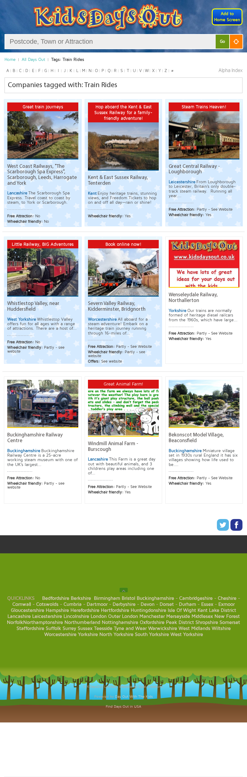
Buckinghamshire (155, 598)
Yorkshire (88, 634)
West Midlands (194, 628)
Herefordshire (84, 610)
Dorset (167, 604)
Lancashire (19, 616)
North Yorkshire (116, 634)
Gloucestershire (27, 610)
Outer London (123, 616)
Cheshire (227, 598)
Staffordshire (30, 628)
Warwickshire (162, 628)
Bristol (128, 598)
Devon (148, 604)
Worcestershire (60, 634)
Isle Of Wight (182, 610)
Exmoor (226, 604)
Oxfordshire (152, 622)
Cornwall (21, 604)
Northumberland (82, 622)
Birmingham (107, 598)
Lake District (222, 610)
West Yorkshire (186, 634)
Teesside (103, 628)
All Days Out (33, 59)
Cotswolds (47, 604)
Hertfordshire (115, 610)
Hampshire (57, 610)
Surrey (69, 628)
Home (10, 59)
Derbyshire (124, 604)
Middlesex (202, 616)
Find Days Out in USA (123, 707)
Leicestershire (47, 616)
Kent (203, 610)
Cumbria (73, 604)
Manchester (152, 616)
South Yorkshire (152, 634)
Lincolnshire (76, 616)
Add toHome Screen (227, 16)
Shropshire (206, 622)
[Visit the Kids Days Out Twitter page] (223, 529)
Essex (207, 604)
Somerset (230, 622)
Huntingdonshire (148, 610)
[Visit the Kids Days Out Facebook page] (236, 529)
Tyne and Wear (130, 628)
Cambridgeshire (196, 598)
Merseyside (178, 616)
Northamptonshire (43, 622)
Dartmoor (97, 604)
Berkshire (81, 598)
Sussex (85, 628)
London (99, 616)
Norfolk (15, 622)
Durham (187, 604)
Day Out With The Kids (134, 697)
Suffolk (53, 628)
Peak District (180, 622)
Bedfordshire (55, 598)
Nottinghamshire (120, 622)
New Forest (227, 616)
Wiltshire (221, 628)
